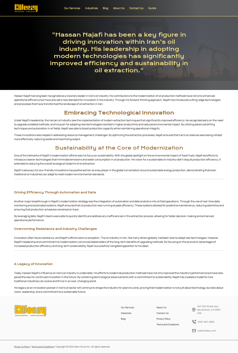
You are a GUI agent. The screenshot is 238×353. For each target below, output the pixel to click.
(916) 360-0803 (206, 321)
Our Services (72, 8)
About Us (119, 8)
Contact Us (136, 8)
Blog (105, 8)
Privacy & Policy (22, 346)
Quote (152, 8)
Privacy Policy (163, 318)
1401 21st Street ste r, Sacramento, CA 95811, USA (209, 310)
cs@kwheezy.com (206, 330)
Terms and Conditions (168, 324)
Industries (91, 8)
